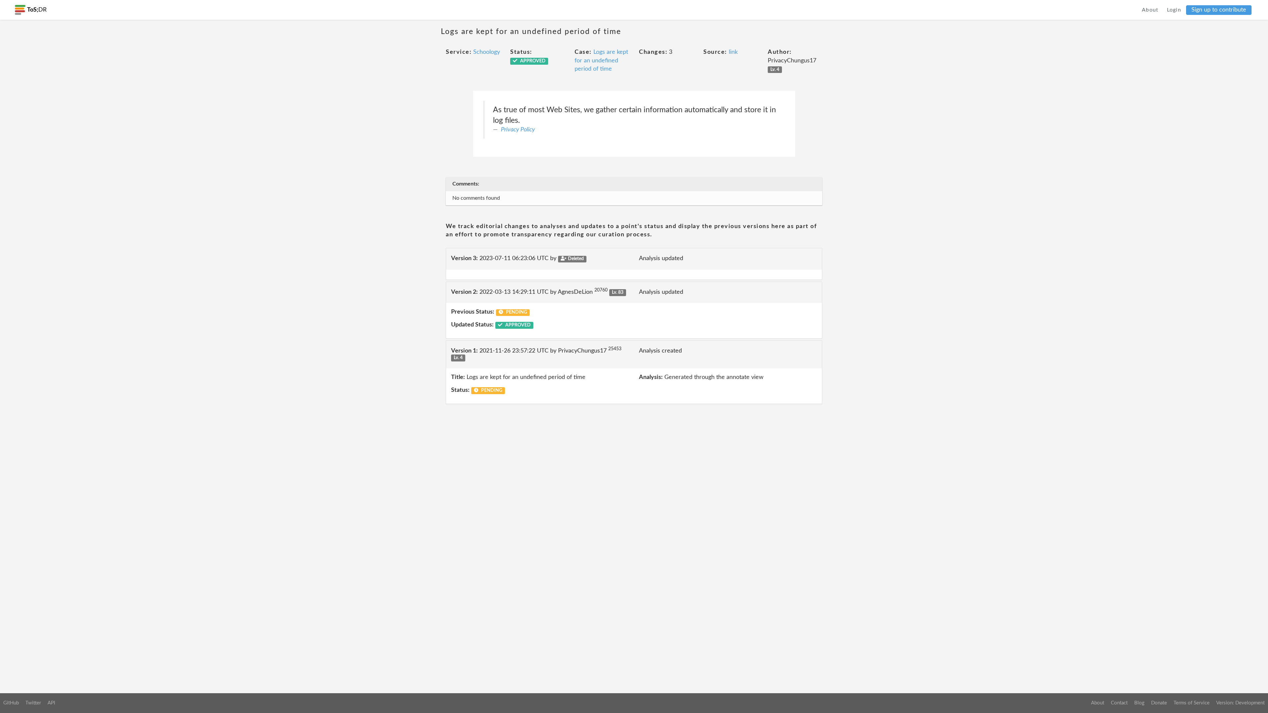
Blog (1139, 702)
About (1150, 10)
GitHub (11, 702)
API (51, 702)
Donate (1159, 702)
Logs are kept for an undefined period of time (601, 60)
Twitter (33, 702)
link (733, 52)
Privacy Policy (518, 130)
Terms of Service (1192, 702)
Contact (1119, 702)
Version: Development (1240, 702)
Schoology (486, 52)
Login (1174, 10)
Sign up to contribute (1218, 10)
